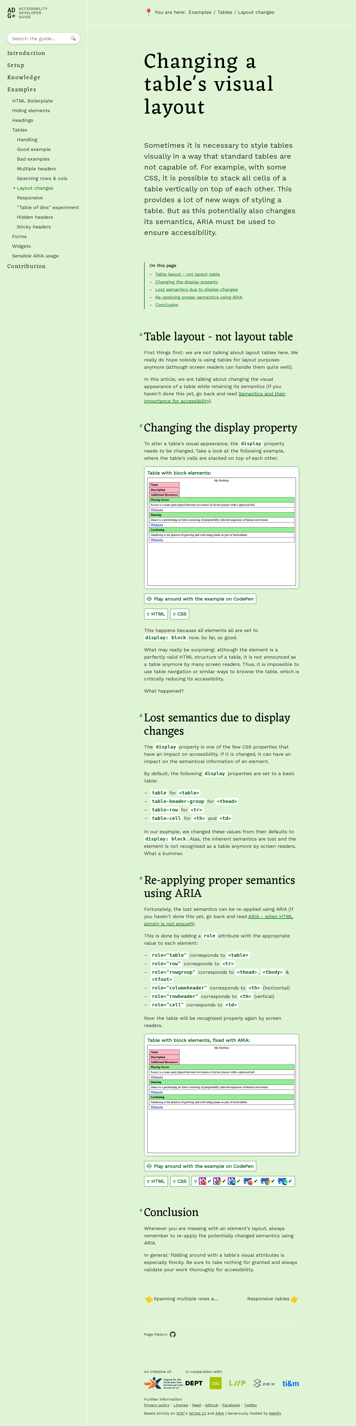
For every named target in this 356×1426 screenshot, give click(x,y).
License (181, 1405)
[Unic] (216, 1383)
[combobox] (43, 38)
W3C (180, 1413)
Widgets (21, 246)
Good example (34, 149)
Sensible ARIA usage (35, 256)
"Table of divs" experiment (48, 207)
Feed (196, 1405)
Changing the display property (186, 281)
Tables (19, 130)
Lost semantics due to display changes (196, 289)
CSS (183, 614)
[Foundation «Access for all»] (163, 1383)
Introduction (26, 53)
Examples (21, 90)
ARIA (219, 1413)
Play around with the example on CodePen (204, 599)
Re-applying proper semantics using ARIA (198, 297)
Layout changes (44, 189)
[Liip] (237, 1383)
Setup (15, 66)
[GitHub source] (173, 1334)
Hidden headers (35, 217)
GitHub (211, 1405)
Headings (22, 120)
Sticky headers (34, 227)
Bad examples (33, 159)
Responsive (30, 198)
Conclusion (166, 304)
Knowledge (24, 78)
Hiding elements (31, 110)
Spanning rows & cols (42, 178)
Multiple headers (36, 168)
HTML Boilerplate (32, 101)
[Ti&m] (290, 1383)
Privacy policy (157, 1405)
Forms (19, 236)
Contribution (26, 267)
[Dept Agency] (194, 1383)
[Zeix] (264, 1383)
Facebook (231, 1405)
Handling (27, 139)
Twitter (250, 1405)
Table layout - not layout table (187, 274)
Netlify (275, 1413)
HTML (159, 614)
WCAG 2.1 (197, 1413)
